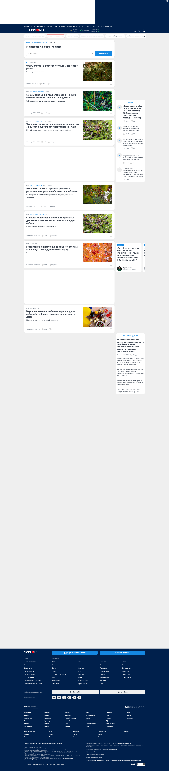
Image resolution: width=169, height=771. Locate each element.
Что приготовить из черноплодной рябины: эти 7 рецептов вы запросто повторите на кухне (53, 125)
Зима (79, 662)
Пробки (85, 31)
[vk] (59, 697)
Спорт (124, 662)
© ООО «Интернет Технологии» (55, 764)
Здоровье (55, 684)
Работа (102, 674)
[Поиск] (134, 30)
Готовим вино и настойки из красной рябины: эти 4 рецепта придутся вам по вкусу (52, 248)
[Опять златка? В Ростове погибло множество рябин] (97, 71)
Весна (54, 668)
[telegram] (54, 697)
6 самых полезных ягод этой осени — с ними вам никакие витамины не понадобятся (51, 96)
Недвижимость (29, 26)
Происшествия (105, 671)
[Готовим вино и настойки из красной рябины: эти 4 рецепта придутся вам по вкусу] (97, 252)
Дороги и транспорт (59, 674)
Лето (79, 671)
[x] (74, 697)
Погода (49, 26)
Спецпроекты (127, 677)
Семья (102, 684)
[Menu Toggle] (25, 30)
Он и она (103, 662)
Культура (81, 668)
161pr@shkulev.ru (112, 749)
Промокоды (107, 26)
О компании (28, 668)
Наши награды (29, 671)
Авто (53, 662)
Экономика (126, 674)
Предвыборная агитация (32, 680)
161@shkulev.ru (45, 757)
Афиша (69, 26)
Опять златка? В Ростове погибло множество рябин (52, 67)
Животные (56, 680)
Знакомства (41, 26)
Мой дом (81, 674)
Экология (125, 671)
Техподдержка (29, 677)
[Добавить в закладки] (111, 84)
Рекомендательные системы (94, 757)
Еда (53, 677)
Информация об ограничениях (94, 752)
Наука (80, 677)
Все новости (43, 43)
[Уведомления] (139, 30)
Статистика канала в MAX (33, 684)
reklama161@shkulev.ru (124, 743)
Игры (100, 26)
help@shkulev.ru (36, 760)
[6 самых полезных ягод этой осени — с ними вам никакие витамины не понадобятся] (97, 101)
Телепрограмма (59, 26)
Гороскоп (76, 26)
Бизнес (54, 665)
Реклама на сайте (30, 662)
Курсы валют (86, 26)
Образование (82, 684)
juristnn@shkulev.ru (68, 758)
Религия (103, 680)
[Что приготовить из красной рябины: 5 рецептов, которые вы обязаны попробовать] (97, 194)
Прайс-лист (28, 665)
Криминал (81, 665)
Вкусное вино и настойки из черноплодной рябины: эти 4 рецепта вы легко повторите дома (50, 314)
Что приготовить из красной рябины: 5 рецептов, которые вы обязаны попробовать (51, 190)
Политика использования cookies (95, 754)
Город (54, 671)
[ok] (64, 697)
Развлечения (104, 677)
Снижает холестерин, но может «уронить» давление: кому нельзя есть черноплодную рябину (50, 220)
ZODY (94, 26)
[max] (69, 697)
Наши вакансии (29, 674)
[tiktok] (79, 697)
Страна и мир (126, 668)
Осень (102, 665)
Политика (103, 668)
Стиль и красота (127, 665)
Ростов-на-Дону (32, 43)
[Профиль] (144, 30)
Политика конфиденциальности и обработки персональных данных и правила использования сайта (114, 760)
